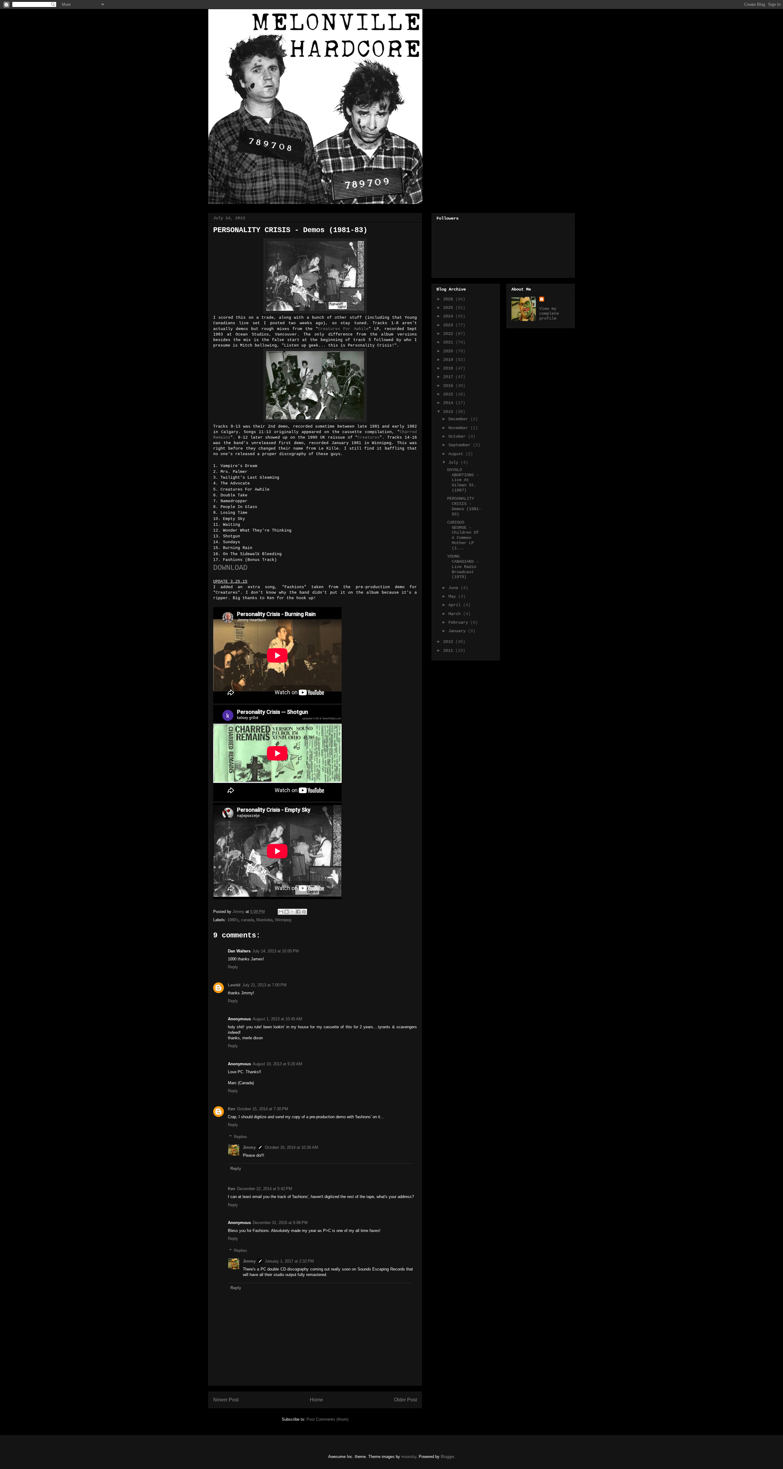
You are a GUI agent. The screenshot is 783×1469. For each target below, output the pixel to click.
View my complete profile (549, 313)
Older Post (405, 1399)
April (455, 605)
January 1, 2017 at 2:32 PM (289, 1261)
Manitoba (264, 920)
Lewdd (234, 985)
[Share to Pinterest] (304, 912)
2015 (449, 394)
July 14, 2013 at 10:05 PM (275, 951)
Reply (233, 967)
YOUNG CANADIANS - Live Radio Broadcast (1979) (463, 566)
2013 (449, 411)
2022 (449, 333)
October (458, 436)
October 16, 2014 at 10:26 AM (291, 1147)
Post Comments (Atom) (327, 1419)
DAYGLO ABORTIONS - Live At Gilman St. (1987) (463, 480)
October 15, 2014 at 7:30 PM (262, 1109)
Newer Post (226, 1399)
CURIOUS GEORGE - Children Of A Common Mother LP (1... (463, 535)
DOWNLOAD (230, 568)
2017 (449, 376)
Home (316, 1399)
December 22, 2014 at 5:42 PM (264, 1188)
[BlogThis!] (287, 912)
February (459, 622)
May (453, 596)
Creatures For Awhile (343, 329)
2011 (449, 650)
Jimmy (249, 1147)
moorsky (408, 1456)
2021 (449, 342)
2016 (449, 385)
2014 (449, 402)
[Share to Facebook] (298, 912)
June (454, 587)
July (454, 462)
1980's (233, 920)
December (459, 419)
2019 (449, 359)
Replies (240, 1136)
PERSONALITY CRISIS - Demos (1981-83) (464, 506)
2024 (449, 316)
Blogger (447, 1456)
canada (247, 920)
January (458, 631)
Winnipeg (283, 920)
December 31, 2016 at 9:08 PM (280, 1222)
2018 (449, 368)
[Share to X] (292, 912)
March (455, 613)
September (460, 445)
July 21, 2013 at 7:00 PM (264, 985)
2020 (449, 351)
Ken (231, 1109)
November (459, 427)
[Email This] (281, 912)
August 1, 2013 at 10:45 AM (277, 1019)
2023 (449, 325)
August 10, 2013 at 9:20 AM (277, 1064)
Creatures (369, 437)
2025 (449, 307)
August (457, 453)
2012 (449, 641)
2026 (449, 299)
